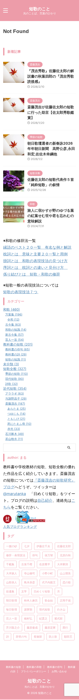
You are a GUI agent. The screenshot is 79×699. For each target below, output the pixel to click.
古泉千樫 (26, 564)
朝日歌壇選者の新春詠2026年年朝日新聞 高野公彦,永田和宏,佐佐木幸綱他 (51, 148)
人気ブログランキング (20, 527)
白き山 (61, 609)
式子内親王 (49, 582)
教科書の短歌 (13, 667)
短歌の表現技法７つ (20, 292)
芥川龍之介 (13, 627)
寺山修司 (29, 573)
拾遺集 (10, 591)
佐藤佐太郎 (64, 546)
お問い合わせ (59, 671)
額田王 (68, 636)
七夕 (26, 546)
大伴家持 (62, 564)
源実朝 (28, 609)
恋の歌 (67, 582)
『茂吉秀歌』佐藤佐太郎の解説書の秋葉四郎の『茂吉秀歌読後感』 (50, 76)
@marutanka (14, 494)
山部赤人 (11, 582)
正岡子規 (65, 600)
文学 (24, 591)
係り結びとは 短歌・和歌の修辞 (31, 274)
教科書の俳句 (54, 667)
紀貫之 (43, 618)
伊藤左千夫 (43, 546)
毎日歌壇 (11, 609)
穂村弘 (28, 618)
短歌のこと (39, 8)
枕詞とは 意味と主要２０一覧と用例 (35, 254)
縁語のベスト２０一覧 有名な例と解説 (37, 247)
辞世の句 (21, 636)
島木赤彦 (29, 582)
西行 (65, 627)
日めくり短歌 (42, 591)
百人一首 (11, 618)
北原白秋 (65, 555)
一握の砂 (11, 546)
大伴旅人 (11, 573)
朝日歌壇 (11, 600)
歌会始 (49, 600)
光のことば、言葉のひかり (39, 686)
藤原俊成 (32, 627)
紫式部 (58, 618)
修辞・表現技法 (15, 555)
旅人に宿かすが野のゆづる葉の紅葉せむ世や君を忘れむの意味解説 (50, 215)
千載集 (10, 564)
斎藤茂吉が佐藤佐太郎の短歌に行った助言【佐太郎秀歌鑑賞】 (50, 112)
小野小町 (47, 573)
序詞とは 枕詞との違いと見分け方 (35, 267)
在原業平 (44, 564)
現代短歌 (44, 609)
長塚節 (38, 636)
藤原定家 (50, 627)
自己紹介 (44, 500)
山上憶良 (65, 573)
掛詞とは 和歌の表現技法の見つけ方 (35, 261)
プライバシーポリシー (33, 671)
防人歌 (53, 636)
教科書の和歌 (34, 667)
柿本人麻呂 (31, 600)
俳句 (35, 555)
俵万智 (49, 555)
